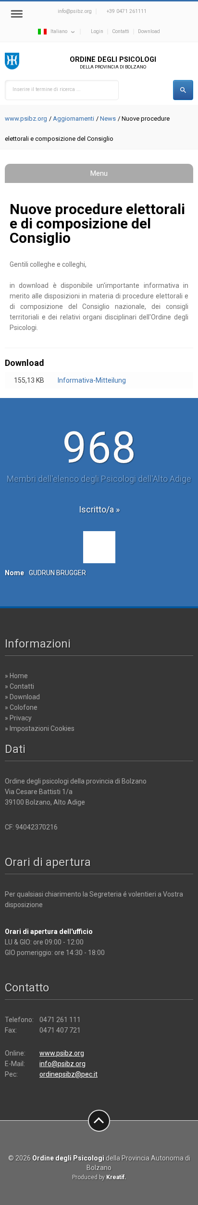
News (108, 118)
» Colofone (21, 707)
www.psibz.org (26, 118)
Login (97, 31)
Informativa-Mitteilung (92, 380)
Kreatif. (116, 1177)
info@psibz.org (75, 11)
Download (149, 31)
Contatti (120, 31)
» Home (16, 676)
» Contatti (19, 686)
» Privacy (18, 718)
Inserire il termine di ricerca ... (46, 89)
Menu (99, 173)
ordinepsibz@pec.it (68, 1074)
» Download (22, 697)
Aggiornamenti (73, 118)
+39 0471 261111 (127, 11)
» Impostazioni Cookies (39, 728)
